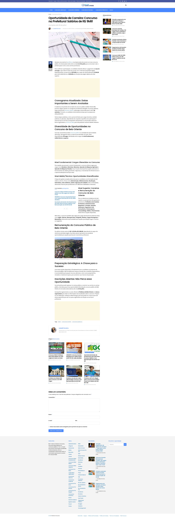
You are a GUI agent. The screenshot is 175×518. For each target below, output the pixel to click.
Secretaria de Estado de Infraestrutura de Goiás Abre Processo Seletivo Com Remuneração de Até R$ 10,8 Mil (65, 203)
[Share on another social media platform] (50, 69)
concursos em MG (66, 321)
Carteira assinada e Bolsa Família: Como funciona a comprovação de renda (119, 41)
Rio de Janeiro (81, 482)
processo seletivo (69, 110)
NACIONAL (80, 458)
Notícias (80, 462)
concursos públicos (77, 321)
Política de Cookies (72, 1)
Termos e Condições (80, 1)
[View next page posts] (67, 209)
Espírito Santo (72, 502)
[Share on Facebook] (50, 63)
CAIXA (70, 454)
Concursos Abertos (71, 477)
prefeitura (70, 62)
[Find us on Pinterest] (122, 1)
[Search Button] (125, 5)
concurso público (74, 132)
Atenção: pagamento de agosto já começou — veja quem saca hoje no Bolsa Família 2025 (119, 21)
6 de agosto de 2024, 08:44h (55, 383)
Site (76, 420)
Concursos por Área (87, 10)
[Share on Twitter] (50, 66)
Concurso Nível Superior (72, 466)
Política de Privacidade (62, 1)
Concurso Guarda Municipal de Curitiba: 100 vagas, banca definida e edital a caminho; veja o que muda (119, 31)
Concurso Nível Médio (55, 375)
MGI (79, 453)
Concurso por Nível (72, 470)
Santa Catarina (82, 496)
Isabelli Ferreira (57, 28)
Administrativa (72, 443)
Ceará (70, 456)
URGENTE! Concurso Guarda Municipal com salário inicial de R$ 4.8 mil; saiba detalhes (65, 198)
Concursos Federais (73, 10)
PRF (79, 477)
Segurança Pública (81, 501)
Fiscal (70, 504)
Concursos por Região (72, 491)
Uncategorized (82, 508)
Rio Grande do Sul (89, 375)
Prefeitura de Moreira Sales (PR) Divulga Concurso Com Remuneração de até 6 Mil (74, 379)
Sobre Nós (51, 1)
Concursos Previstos (102, 10)
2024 (59, 321)
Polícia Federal (82, 475)
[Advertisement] (77, 87)
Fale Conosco (89, 1)
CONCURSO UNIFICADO (60, 10)
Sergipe (80, 504)
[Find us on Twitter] (120, 1)
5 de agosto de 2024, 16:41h (90, 384)
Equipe (55, 1)
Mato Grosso (81, 448)
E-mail (51, 420)
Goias (70, 506)
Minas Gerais (90, 28)
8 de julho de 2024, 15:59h (68, 28)
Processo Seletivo (89, 352)
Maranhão (80, 446)
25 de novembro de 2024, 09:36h (73, 359)
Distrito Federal (72, 499)
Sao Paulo (80, 498)
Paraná (80, 468)
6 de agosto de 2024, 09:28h (90, 363)
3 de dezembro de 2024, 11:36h (55, 359)
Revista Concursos (56, 515)
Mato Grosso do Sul (82, 450)
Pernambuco (81, 470)
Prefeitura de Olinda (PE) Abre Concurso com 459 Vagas (55, 379)
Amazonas (71, 448)
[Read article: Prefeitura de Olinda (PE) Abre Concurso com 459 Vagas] (56, 371)
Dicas (111, 10)
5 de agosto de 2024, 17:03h (72, 383)
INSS (79, 443)
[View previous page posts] (64, 209)
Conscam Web (70, 122)
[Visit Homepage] (87, 5)
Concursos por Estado (56, 14)
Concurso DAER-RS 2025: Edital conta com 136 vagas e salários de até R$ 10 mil (118, 57)
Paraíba (80, 466)
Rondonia (80, 492)
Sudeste (80, 506)
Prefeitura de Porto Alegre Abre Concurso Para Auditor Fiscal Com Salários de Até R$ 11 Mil (91, 380)
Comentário (52, 397)
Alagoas (71, 446)
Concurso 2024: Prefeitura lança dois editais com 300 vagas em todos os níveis (65, 193)
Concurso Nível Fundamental (72, 459)
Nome (50, 414)
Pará (79, 464)
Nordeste (80, 460)
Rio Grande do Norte (81, 485)
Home (51, 10)
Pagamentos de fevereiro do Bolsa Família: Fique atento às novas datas (119, 49)
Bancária (71, 452)
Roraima (80, 494)
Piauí (79, 472)
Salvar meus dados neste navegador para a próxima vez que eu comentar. (68, 426)
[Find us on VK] (124, 1)
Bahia (70, 450)
